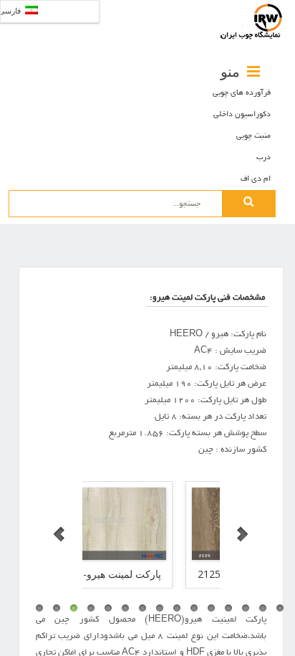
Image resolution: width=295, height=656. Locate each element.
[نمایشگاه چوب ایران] (252, 21)
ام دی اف (256, 179)
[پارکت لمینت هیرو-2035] (97, 524)
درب (263, 157)
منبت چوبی (253, 136)
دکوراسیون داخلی (242, 114)
